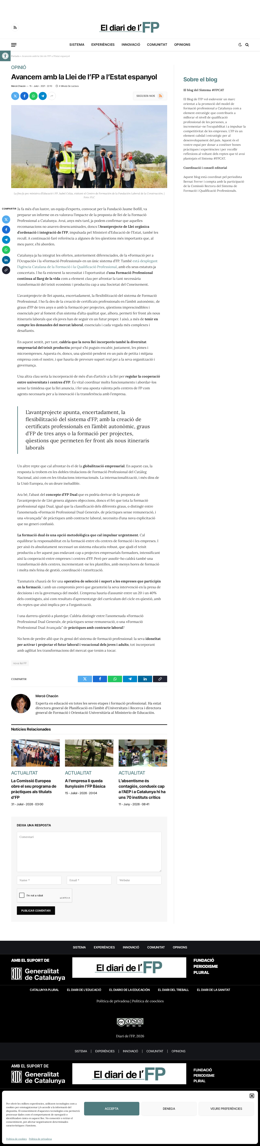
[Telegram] (6, 240)
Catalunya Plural (44, 990)
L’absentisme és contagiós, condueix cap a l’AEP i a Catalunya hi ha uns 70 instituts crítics (142, 789)
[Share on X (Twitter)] (15, 96)
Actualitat (24, 773)
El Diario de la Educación (129, 990)
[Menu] (13, 44)
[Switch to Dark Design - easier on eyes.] (240, 45)
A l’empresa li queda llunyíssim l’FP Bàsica (85, 783)
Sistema (76, 45)
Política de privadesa (40, 1138)
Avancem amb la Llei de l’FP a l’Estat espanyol (84, 76)
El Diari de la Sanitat (213, 990)
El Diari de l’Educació (84, 990)
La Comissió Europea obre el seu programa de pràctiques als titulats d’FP (33, 789)
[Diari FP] (130, 27)
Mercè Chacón (18, 86)
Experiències (103, 45)
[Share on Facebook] (24, 96)
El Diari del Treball (173, 990)
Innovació (131, 45)
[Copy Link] (6, 270)
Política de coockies (148, 1001)
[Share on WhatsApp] (33, 96)
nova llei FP (20, 663)
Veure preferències (226, 1109)
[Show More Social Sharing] (52, 96)
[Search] (247, 44)
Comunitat (157, 45)
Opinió (18, 67)
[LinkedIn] (6, 260)
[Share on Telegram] (43, 96)
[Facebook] (6, 230)
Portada (15, 56)
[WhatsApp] (6, 250)
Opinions (182, 45)
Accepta (111, 1109)
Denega (169, 1109)
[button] (5, 56)
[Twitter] (6, 220)
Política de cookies (16, 1138)
